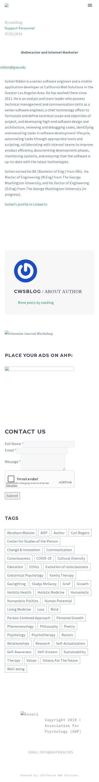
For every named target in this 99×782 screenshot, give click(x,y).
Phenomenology (20, 626)
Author (59, 532)
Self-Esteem (48, 652)
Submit (12, 495)
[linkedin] (54, 766)
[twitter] (70, 766)
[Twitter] (14, 227)
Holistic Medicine (51, 592)
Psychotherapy (43, 634)
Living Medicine (19, 609)
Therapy (13, 660)
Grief (66, 583)
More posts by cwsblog (36, 302)
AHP (44, 532)
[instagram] (79, 766)
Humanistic (80, 592)
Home (69, 12)
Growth (83, 583)
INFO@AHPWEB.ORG (56, 752)
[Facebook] (8, 227)
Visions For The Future (60, 660)
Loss (40, 609)
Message (13, 461)
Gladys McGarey (44, 583)
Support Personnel (20, 28)
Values (31, 660)
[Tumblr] (28, 227)
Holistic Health (19, 592)
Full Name (14, 443)
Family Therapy (62, 575)
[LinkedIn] (34, 227)
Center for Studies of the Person (32, 541)
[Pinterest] (21, 227)
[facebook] (62, 766)
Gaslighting (16, 583)
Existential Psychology (25, 575)
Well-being (16, 669)
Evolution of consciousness (66, 566)
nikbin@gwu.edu (13, 67)
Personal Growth (69, 617)
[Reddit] (41, 227)
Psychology (16, 634)
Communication (59, 549)
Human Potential (58, 600)
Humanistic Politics (22, 600)
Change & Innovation (23, 549)
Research (42, 643)
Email (10, 450)
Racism (67, 634)
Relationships (18, 643)
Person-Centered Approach (28, 617)
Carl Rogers (80, 532)
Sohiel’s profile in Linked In (26, 204)
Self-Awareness (19, 652)
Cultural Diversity (71, 558)
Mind (54, 609)
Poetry (69, 626)
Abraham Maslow (20, 532)
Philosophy (49, 626)
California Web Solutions (59, 775)
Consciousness (18, 558)
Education (15, 566)
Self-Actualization (70, 643)
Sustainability (75, 652)
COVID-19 (43, 558)
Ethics (34, 566)
